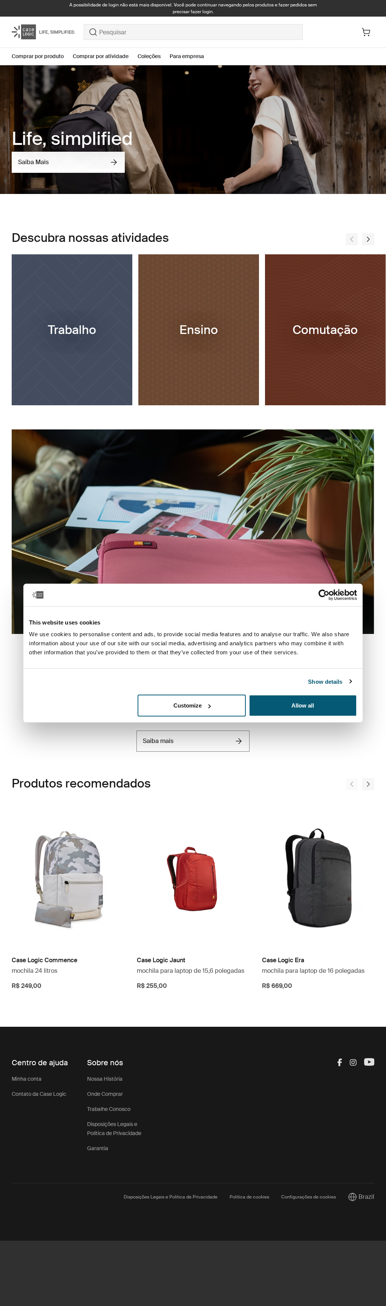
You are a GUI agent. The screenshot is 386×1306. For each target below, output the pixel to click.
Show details (325, 681)
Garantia (97, 1148)
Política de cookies (249, 1197)
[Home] (48, 32)
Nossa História (105, 1078)
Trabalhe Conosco (108, 1109)
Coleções (149, 56)
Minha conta (26, 1078)
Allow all (302, 705)
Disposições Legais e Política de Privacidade (171, 1197)
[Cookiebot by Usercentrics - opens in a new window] (324, 594)
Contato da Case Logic (39, 1094)
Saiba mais (158, 741)
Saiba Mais (33, 162)
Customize (187, 705)
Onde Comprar (105, 1094)
